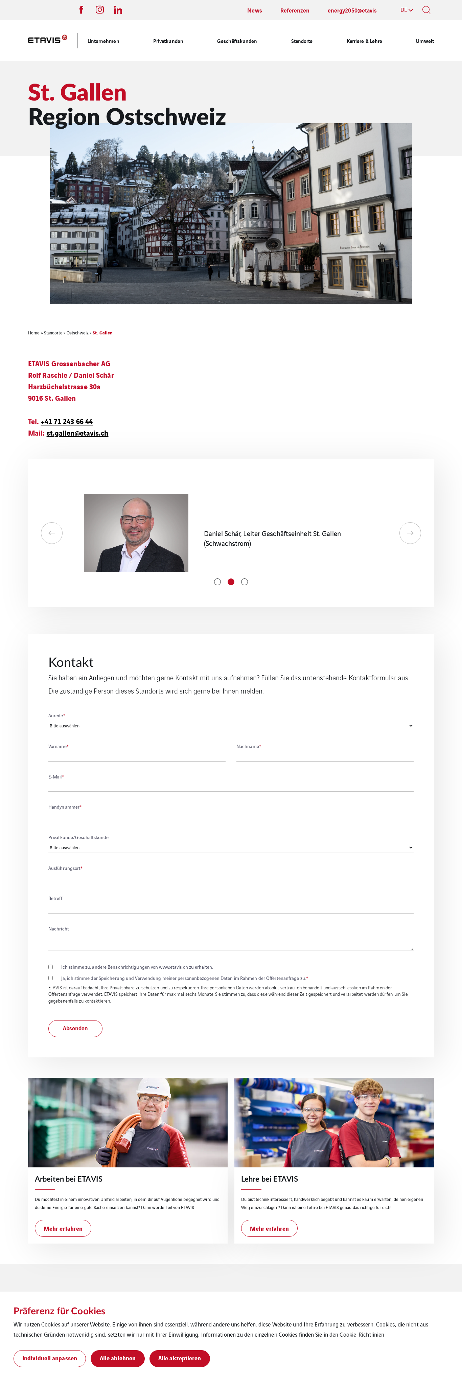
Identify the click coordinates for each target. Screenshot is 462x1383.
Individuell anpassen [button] (49, 1358)
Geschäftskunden (237, 40)
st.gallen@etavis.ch (78, 432)
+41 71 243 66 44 (67, 421)
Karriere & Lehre (365, 40)
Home (34, 332)
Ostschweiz (78, 332)
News (254, 10)
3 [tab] (244, 581)
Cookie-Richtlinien (362, 1334)
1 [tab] (217, 581)
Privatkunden (168, 40)
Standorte (302, 40)
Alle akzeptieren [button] (179, 1358)
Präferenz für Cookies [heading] (59, 1311)
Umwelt (425, 40)
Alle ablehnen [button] (118, 1358)
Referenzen (294, 10)
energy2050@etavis (352, 10)
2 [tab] (231, 581)
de (403, 9)
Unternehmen (103, 40)
